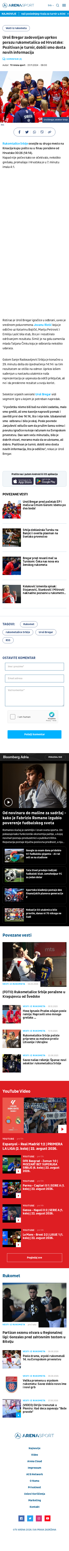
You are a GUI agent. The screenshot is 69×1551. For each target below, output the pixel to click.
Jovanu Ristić (43, 325)
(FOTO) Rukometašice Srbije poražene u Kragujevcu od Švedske (34, 994)
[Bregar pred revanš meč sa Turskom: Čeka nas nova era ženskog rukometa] (12, 566)
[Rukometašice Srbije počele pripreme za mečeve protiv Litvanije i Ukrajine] (12, 1039)
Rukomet (28, 624)
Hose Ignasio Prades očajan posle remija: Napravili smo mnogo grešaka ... (44, 1014)
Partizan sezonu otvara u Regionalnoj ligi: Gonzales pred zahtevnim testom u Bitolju (34, 1337)
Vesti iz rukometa (16, 28)
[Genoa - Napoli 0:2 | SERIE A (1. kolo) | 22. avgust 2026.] (12, 1213)
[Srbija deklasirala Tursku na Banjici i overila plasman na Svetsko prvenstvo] (12, 537)
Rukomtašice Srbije (15, 144)
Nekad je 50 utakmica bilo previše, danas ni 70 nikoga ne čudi (43, 913)
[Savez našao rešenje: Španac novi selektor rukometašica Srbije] (12, 1063)
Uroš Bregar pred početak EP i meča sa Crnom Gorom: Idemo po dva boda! (44, 505)
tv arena (20, 1529)
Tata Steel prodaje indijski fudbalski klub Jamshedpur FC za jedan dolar (44, 874)
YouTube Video (16, 1091)
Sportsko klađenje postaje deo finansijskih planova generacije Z (44, 893)
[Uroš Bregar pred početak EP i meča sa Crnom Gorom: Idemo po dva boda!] (12, 509)
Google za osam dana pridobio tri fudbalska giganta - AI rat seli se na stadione (43, 854)
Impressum (34, 1468)
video (34, 1455)
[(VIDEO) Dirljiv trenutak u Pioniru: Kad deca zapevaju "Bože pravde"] (12, 1408)
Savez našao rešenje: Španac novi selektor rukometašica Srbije (44, 1061)
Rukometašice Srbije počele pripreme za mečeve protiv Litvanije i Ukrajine (41, 1039)
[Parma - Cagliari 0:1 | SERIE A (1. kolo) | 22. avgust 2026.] (12, 1189)
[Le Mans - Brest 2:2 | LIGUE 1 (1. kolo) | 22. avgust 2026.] (12, 1238)
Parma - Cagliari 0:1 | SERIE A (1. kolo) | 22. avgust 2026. (43, 1187)
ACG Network (34, 1474)
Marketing (34, 1500)
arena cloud (34, 1461)
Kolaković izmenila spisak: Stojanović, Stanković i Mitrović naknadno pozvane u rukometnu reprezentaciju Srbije (44, 590)
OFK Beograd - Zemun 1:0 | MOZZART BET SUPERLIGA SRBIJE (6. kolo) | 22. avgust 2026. (41, 1166)
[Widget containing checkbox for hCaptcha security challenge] (33, 716)
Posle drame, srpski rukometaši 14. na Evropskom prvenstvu (44, 1357)
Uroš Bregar (43, 394)
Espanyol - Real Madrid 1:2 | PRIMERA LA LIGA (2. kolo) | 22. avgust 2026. (32, 1146)
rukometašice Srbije (18, 632)
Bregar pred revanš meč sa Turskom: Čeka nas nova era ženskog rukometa (41, 562)
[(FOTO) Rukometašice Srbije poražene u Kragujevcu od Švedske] (34, 964)
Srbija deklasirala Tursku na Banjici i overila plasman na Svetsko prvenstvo (40, 533)
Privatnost (34, 1487)
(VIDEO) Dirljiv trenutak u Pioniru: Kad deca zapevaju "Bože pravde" (44, 1409)
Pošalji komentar (34, 734)
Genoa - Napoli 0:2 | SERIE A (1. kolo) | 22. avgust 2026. (43, 1212)
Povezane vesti (15, 494)
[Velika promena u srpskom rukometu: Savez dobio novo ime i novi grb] (12, 1384)
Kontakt (35, 1507)
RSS (8, 640)
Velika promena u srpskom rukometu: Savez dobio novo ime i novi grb (44, 1384)
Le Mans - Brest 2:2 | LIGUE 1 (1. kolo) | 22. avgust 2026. (43, 1236)
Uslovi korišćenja (34, 1494)
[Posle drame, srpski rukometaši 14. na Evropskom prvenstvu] (12, 1359)
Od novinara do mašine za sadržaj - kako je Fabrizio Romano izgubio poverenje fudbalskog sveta (34, 818)
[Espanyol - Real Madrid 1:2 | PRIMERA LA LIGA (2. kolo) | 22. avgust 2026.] (34, 1115)
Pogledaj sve (55, 757)
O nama (34, 1481)
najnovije (34, 1448)
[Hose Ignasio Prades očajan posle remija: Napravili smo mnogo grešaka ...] (12, 1014)
